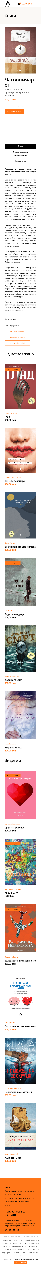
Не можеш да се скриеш (18, 1092)
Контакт (9, 1205)
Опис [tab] (20, 146)
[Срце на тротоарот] (20, 795)
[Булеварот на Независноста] (20, 928)
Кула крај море (13, 1157)
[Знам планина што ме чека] (20, 515)
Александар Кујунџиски (14, 889)
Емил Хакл (9, 611)
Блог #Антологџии (13, 1194)
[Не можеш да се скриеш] (20, 1061)
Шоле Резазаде (11, 543)
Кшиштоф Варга (11, 957)
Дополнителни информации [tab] (20, 153)
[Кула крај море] (20, 1126)
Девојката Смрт (13, 679)
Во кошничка (14, 112)
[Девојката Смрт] (20, 648)
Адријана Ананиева (12, 824)
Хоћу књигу (11, 892)
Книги (8, 1187)
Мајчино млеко (13, 747)
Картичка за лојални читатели (19, 1191)
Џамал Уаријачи (11, 413)
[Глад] (20, 386)
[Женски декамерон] (20, 450)
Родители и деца (14, 614)
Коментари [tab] (20, 161)
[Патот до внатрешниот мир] (20, 995)
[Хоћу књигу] (20, 862)
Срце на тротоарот (15, 827)
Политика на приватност (17, 1201)
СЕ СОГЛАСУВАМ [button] (20, 1262)
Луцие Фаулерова (12, 676)
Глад (7, 416)
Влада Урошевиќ (11, 1154)
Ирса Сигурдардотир (13, 1088)
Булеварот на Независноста (20, 960)
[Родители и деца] (20, 582)
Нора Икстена (10, 744)
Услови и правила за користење (20, 1198)
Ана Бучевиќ (10, 1023)
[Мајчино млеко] (20, 715)
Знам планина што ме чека (20, 546)
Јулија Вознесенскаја (13, 477)
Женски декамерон (15, 481)
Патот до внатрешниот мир (20, 1026)
